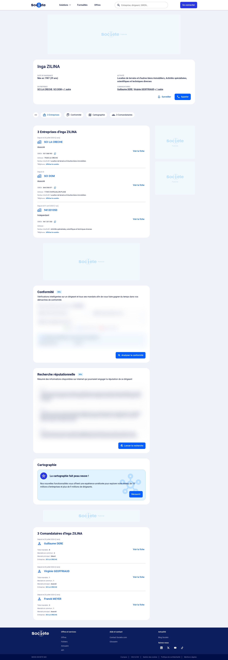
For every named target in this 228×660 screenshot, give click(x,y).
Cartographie (99, 115)
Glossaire (113, 642)
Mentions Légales (190, 657)
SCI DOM (57, 89)
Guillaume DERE (125, 89)
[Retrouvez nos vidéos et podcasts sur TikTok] (182, 648)
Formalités (82, 5)
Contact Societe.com (118, 637)
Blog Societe (163, 637)
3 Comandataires (124, 115)
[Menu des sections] (35, 115)
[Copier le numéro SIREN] (55, 153)
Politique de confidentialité (170, 657)
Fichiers (64, 642)
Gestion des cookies (150, 657)
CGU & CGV (135, 657)
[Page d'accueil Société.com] (38, 5)
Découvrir (136, 494)
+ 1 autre (66, 89)
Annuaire (65, 646)
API (62, 650)
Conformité (76, 115)
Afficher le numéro (52, 164)
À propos (124, 657)
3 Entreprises (53, 115)
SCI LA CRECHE (44, 89)
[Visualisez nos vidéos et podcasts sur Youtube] (175, 648)
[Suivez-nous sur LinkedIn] (161, 648)
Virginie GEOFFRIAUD (144, 89)
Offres (97, 5)
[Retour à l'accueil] (40, 633)
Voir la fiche (138, 151)
